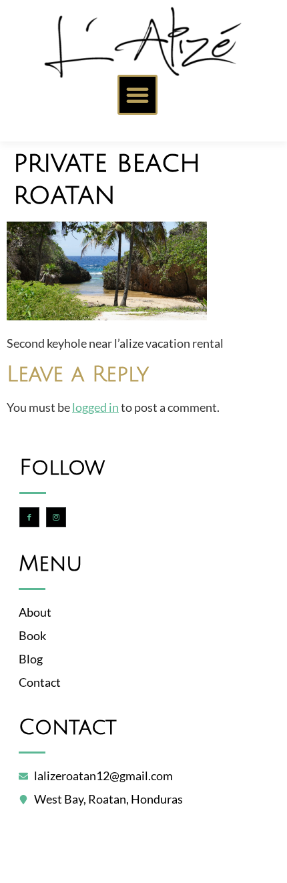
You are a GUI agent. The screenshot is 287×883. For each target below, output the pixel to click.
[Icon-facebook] (29, 517)
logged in (95, 407)
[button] (137, 95)
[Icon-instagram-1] (56, 517)
